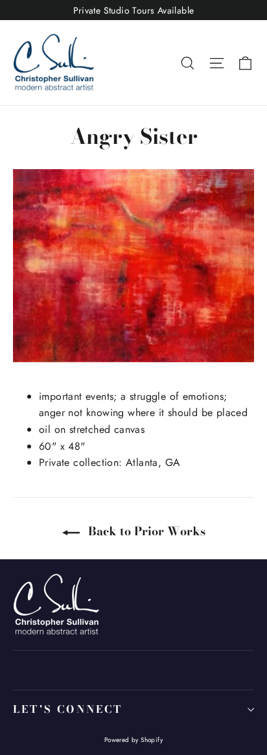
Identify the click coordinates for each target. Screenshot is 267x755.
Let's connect (68, 709)
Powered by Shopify (133, 740)
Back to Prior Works (145, 531)
